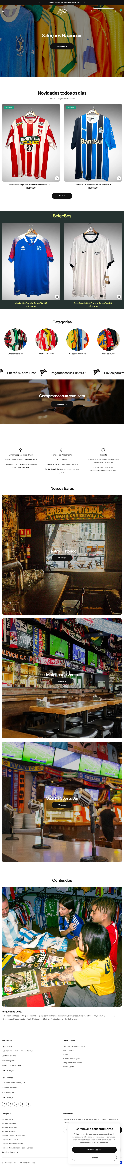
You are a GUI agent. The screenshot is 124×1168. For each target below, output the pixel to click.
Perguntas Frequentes (72, 1062)
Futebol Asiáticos (9, 1131)
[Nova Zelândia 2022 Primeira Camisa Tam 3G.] (93, 261)
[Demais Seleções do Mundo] (77, 339)
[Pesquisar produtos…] (94, 10)
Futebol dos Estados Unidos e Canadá (17, 1148)
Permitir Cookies (94, 1150)
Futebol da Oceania (10, 1140)
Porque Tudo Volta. (12, 1011)
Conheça (62, 558)
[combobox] (103, 10)
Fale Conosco (68, 1050)
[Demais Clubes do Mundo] (108, 339)
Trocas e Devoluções (71, 1058)
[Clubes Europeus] (46, 339)
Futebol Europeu (9, 1123)
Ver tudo (62, 196)
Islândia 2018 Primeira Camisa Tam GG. (31, 303)
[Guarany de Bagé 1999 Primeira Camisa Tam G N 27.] (31, 143)
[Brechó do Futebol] (62, 11)
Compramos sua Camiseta (74, 1046)
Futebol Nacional (9, 1119)
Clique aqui (61, 404)
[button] (39, 2)
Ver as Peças (62, 46)
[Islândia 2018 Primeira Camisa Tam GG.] (31, 261)
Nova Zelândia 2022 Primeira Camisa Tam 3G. (93, 303)
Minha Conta (68, 1067)
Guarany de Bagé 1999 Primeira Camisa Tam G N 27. (31, 184)
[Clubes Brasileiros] (15, 339)
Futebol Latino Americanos (13, 1135)
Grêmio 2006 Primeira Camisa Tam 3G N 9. (93, 184)
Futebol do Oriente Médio (12, 1144)
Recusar (94, 1158)
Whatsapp (100, 467)
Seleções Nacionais (10, 1152)
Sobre (65, 1054)
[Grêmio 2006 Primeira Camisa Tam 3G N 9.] (93, 143)
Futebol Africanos (9, 1127)
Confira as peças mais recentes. (62, 98)
